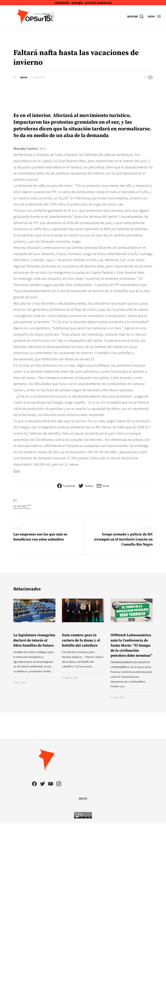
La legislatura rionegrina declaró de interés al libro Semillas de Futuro (34, 640)
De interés (22, 506)
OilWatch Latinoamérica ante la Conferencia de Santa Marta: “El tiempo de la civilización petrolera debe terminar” (131, 645)
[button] (154, 16)
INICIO (83, 798)
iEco (16, 470)
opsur (23, 77)
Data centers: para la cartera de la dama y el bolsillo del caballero (81, 640)
